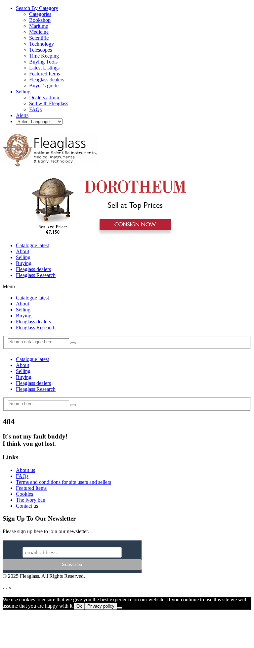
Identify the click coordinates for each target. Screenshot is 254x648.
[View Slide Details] (107, 234)
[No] (119, 608)
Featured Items (31, 488)
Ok (79, 606)
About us (25, 470)
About (22, 251)
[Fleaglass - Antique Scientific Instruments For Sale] (51, 163)
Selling (23, 257)
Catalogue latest (32, 245)
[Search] (73, 343)
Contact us (27, 506)
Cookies (24, 494)
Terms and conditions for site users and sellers (63, 482)
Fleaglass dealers (33, 269)
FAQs (22, 476)
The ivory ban (30, 500)
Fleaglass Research (36, 275)
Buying (23, 263)
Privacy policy (100, 606)
